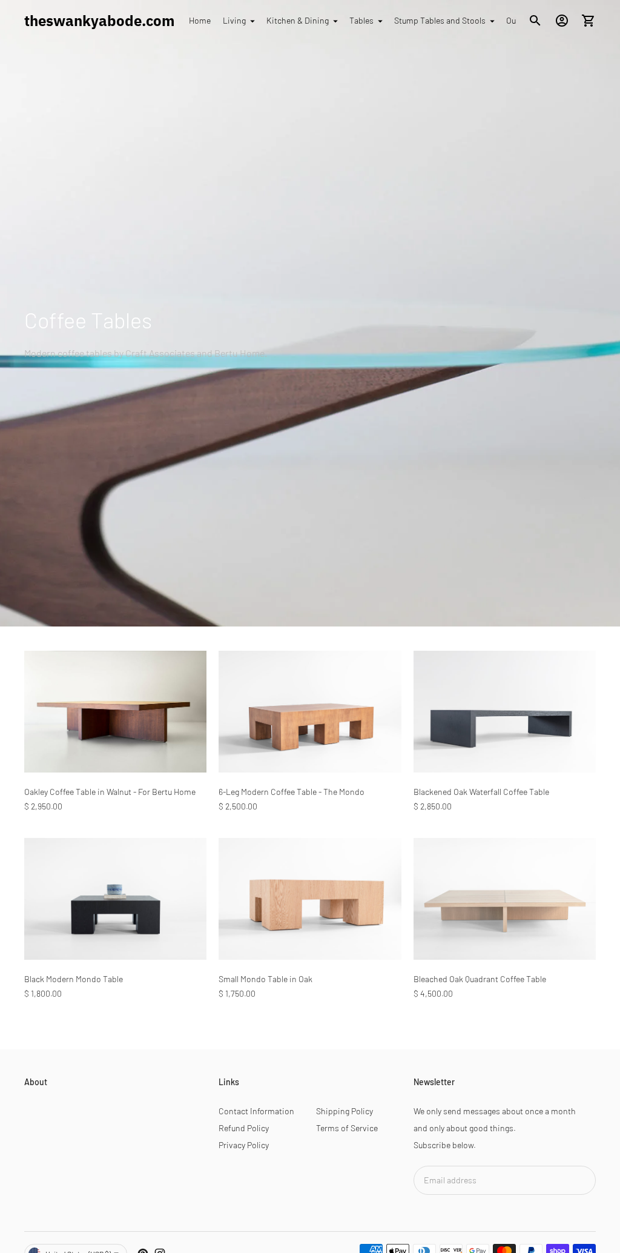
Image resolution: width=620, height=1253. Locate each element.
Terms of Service (347, 1128)
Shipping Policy (344, 1111)
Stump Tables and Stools (440, 20)
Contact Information (256, 1111)
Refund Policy (244, 1128)
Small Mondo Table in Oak (265, 979)
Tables (361, 20)
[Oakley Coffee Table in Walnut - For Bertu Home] (115, 712)
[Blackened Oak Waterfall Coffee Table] (505, 712)
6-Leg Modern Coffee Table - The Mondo (291, 791)
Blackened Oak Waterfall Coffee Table (481, 791)
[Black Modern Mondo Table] (115, 899)
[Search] (535, 20)
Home (200, 20)
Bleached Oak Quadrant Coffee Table (480, 979)
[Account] (562, 20)
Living (234, 20)
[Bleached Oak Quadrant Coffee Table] (505, 899)
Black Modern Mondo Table (73, 979)
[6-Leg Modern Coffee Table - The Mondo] (310, 712)
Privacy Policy (244, 1145)
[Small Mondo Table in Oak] (310, 899)
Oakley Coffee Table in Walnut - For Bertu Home (110, 791)
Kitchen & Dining (297, 20)
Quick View (115, 755)
